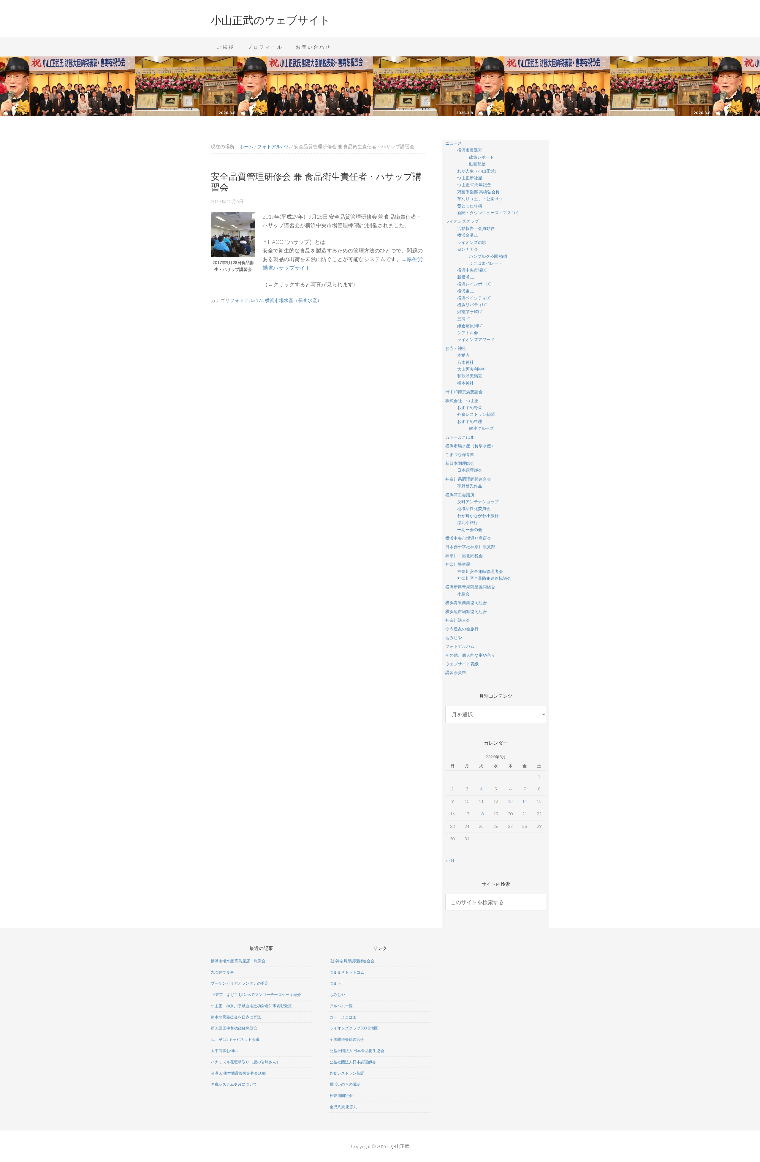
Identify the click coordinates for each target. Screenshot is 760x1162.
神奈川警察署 (457, 564)
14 (524, 801)
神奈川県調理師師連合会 (468, 478)
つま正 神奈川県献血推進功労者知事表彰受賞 (251, 1005)
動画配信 (477, 163)
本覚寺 (463, 355)
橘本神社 (465, 383)
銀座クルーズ (481, 428)
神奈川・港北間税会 (464, 555)
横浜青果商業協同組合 (466, 602)
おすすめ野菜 (469, 407)
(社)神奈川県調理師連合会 (352, 961)
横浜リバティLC (472, 304)
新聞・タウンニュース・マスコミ (488, 212)
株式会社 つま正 (462, 400)
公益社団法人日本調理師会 (353, 1062)
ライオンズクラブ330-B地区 (354, 1028)
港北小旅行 (467, 522)
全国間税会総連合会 (347, 1039)
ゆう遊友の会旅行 (462, 628)
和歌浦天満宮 (469, 375)
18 (481, 813)
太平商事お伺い (224, 1050)
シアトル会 (467, 332)
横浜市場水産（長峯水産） (293, 300)
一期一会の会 (469, 529)
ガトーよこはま (459, 437)
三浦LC (463, 318)
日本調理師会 (469, 470)
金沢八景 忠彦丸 (343, 1106)
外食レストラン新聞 (476, 414)
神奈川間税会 (341, 1095)
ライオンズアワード (476, 339)
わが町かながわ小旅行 (478, 515)
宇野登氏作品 (469, 485)
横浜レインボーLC (474, 283)
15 (539, 801)
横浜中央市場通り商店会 (468, 538)
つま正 (335, 983)
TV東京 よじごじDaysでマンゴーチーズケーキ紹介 (256, 994)
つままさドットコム (347, 972)
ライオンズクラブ (462, 221)
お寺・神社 (455, 348)
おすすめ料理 (469, 421)
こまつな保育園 (459, 454)
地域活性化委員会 (473, 508)
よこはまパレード (485, 263)
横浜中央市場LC (472, 269)
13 (510, 801)
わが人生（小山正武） (478, 170)
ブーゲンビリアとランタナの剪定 (240, 983)
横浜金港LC (468, 235)
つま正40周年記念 (474, 184)
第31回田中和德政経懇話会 (234, 1028)
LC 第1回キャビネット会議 (235, 1039)
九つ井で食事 (222, 972)
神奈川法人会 (457, 620)
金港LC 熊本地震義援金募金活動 (238, 1073)
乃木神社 (465, 362)
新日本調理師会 (459, 463)
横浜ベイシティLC (474, 297)
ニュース (453, 143)
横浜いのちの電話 (345, 1084)
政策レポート (481, 157)
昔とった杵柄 (469, 205)
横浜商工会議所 (459, 494)
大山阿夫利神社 (471, 369)
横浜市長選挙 (469, 149)
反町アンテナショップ (478, 501)
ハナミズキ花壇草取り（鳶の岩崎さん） (245, 1062)
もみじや (453, 637)
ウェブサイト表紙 (462, 663)
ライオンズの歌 (471, 242)
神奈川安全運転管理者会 (480, 571)
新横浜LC (465, 277)
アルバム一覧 (341, 1005)
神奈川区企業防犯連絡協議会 (484, 578)
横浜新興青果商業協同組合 (470, 586)
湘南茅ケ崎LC (470, 311)
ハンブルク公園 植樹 (488, 256)
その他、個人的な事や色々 (470, 655)
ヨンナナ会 (467, 249)
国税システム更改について (234, 1084)
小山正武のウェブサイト (270, 20)
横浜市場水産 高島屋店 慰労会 (238, 961)
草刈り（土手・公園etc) (479, 198)
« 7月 (450, 860)
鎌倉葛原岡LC (470, 325)
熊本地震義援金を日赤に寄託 (236, 1017)
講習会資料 (455, 672)
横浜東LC (465, 290)
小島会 (463, 593)
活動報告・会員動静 (476, 228)
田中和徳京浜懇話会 (464, 391)
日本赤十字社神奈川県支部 (470, 546)
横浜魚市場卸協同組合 (466, 611)
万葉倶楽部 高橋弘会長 (478, 191)
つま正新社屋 (469, 177)
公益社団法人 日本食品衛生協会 (357, 1050)
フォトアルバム (246, 300)
